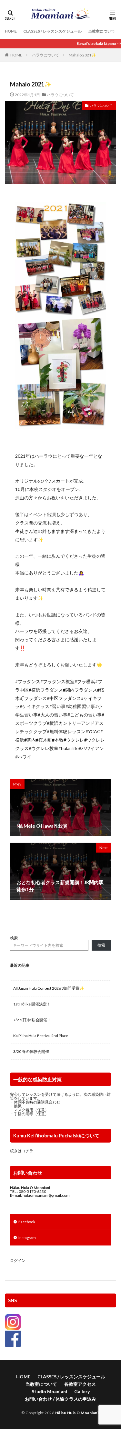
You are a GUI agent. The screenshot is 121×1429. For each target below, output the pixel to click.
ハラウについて (45, 55)
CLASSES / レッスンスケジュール (52, 31)
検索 (14, 937)
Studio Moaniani (49, 1391)
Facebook (26, 1221)
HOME (11, 31)
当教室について (101, 31)
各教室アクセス (80, 1384)
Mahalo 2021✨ (82, 55)
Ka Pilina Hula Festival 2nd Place (40, 1035)
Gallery (82, 1391)
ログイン (17, 1260)
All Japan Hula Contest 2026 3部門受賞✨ (48, 988)
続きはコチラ (21, 1150)
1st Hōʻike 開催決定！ (32, 1004)
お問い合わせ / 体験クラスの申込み (60, 1399)
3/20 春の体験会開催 (31, 1051)
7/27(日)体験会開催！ (32, 1019)
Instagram (27, 1237)
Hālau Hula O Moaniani (77, 1412)
